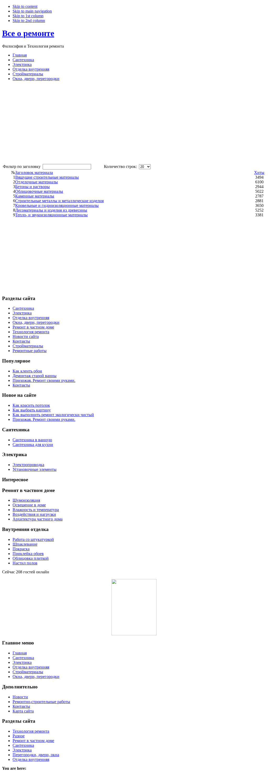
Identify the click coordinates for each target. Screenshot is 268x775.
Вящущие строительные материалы (47, 177)
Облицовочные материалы (39, 191)
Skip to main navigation (32, 11)
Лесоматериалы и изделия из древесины (51, 210)
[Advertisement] (46, 122)
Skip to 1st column (28, 16)
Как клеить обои (27, 371)
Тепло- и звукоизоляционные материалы (51, 215)
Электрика (22, 750)
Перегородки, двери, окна (36, 755)
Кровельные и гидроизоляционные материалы (57, 205)
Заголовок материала (34, 172)
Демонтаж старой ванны (35, 376)
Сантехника (23, 745)
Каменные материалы (34, 196)
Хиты (259, 172)
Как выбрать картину (32, 410)
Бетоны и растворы (32, 186)
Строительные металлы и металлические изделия (59, 201)
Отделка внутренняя (31, 759)
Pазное (19, 736)
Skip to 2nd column (29, 20)
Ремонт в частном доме (33, 740)
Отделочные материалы (36, 182)
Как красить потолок (31, 405)
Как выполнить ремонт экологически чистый (53, 414)
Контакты (21, 385)
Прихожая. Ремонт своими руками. (44, 380)
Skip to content (25, 6)
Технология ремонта (31, 731)
